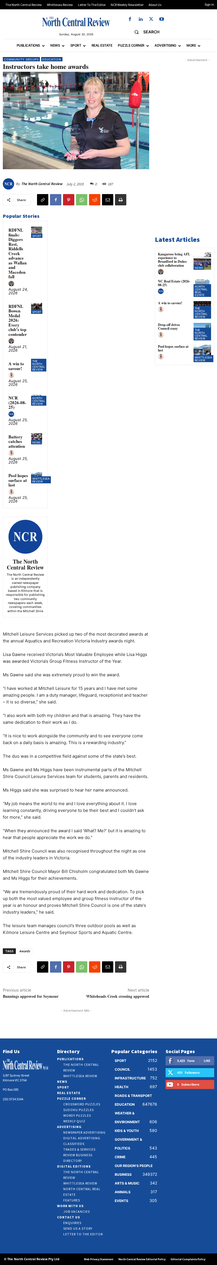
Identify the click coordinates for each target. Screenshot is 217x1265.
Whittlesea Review (41, 480)
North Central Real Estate (201, 291)
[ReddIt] (94, 199)
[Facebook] (130, 19)
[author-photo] (12, 284)
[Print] (120, 199)
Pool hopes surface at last (18, 480)
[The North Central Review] (9, 184)
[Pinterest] (68, 199)
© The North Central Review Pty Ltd (31, 1259)
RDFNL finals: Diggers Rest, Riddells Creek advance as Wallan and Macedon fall (17, 253)
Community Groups (21, 59)
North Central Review (38, 400)
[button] (144, 32)
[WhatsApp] (81, 199)
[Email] (107, 199)
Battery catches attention (16, 441)
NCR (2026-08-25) (17, 402)
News (36, 442)
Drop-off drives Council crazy (169, 326)
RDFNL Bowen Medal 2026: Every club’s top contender (17, 320)
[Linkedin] (140, 19)
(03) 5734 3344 (13, 1099)
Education (51, 59)
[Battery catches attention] (36, 438)
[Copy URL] (42, 199)
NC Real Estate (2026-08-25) (174, 283)
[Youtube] (161, 19)
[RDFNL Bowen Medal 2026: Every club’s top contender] (36, 308)
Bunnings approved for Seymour (30, 996)
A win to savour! (16, 365)
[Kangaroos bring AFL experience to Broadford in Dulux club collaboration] (202, 261)
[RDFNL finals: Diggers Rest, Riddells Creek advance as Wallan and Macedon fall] (36, 232)
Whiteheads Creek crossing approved (117, 996)
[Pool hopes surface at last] (202, 353)
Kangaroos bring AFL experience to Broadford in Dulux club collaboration (174, 260)
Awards (24, 951)
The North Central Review (41, 183)
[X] (151, 19)
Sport (36, 236)
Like (207, 1060)
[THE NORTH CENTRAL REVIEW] (76, 21)
